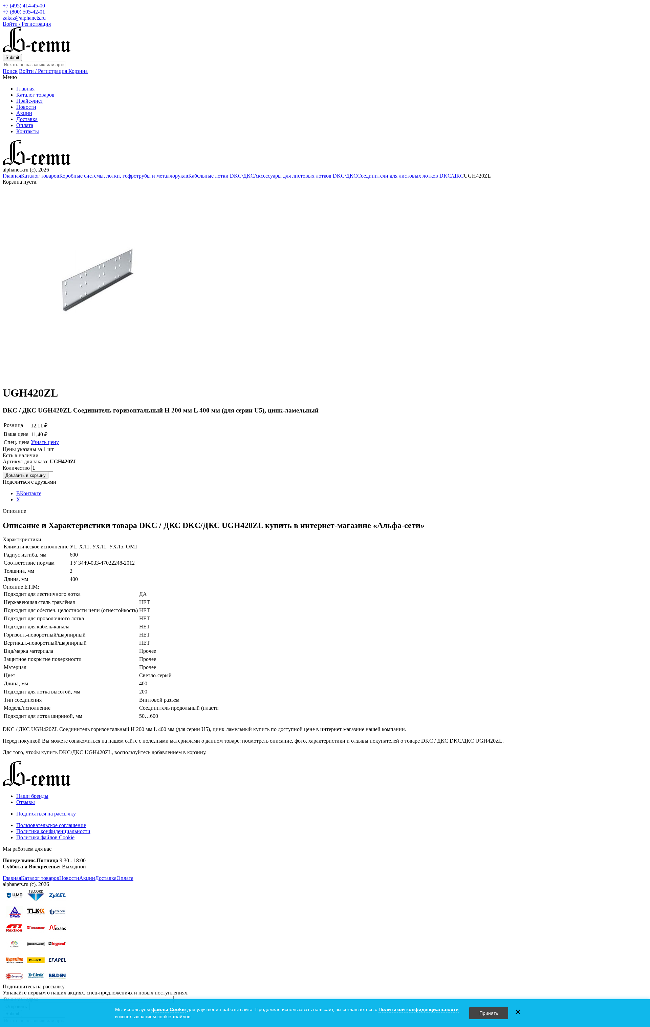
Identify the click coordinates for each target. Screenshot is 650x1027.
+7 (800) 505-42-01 (24, 12)
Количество (17, 468)
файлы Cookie (168, 1009)
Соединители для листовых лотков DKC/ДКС (410, 176)
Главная (25, 89)
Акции (24, 113)
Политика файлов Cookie (45, 837)
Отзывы (25, 802)
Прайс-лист (29, 101)
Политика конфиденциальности (53, 831)
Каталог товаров (35, 95)
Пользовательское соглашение (51, 825)
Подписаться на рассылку (46, 814)
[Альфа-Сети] (36, 51)
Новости (26, 107)
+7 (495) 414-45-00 (24, 5)
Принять (488, 1013)
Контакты (27, 131)
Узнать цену (45, 442)
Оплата (24, 125)
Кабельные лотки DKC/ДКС (221, 176)
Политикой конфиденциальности (418, 1009)
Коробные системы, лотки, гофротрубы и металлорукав (123, 176)
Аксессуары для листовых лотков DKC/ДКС (305, 176)
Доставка (27, 119)
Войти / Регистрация (27, 24)
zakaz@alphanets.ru (24, 18)
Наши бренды (32, 796)
